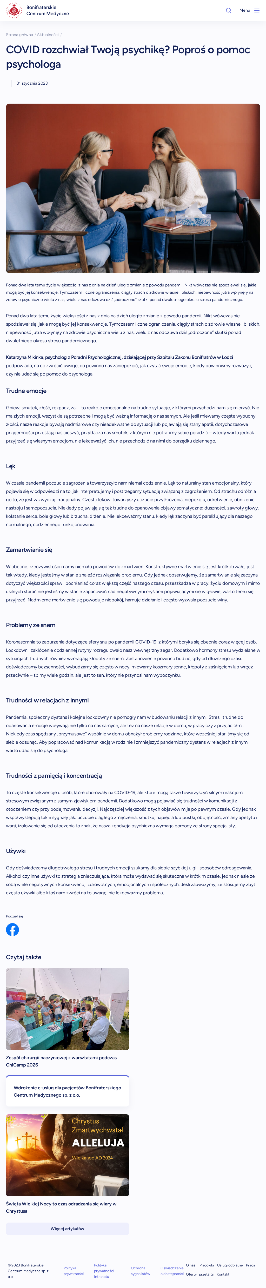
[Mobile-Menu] (257, 10)
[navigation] (37, 10)
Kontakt (223, 1274)
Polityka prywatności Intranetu (104, 1271)
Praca (250, 1265)
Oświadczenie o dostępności (172, 1271)
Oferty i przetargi (200, 1274)
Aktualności (49, 34)
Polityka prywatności (74, 1271)
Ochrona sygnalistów (140, 1271)
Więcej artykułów (67, 1228)
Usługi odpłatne (230, 1265)
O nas (190, 1265)
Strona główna (21, 34)
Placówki (207, 1265)
